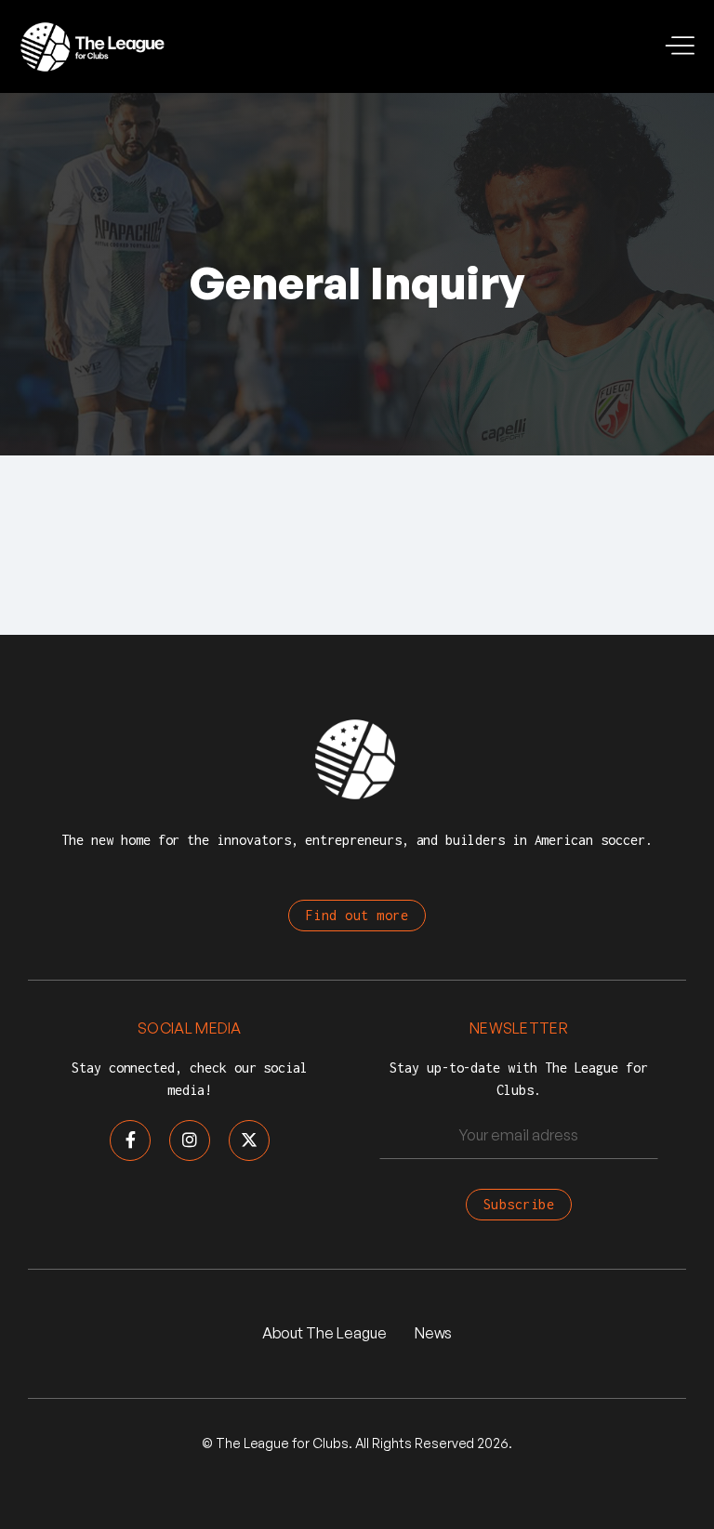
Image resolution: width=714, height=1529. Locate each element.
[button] (681, 46)
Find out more (357, 915)
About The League (324, 1333)
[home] (93, 47)
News (434, 1333)
